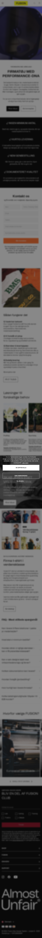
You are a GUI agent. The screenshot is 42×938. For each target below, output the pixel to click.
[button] (21, 481)
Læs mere (25, 463)
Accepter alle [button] (21, 468)
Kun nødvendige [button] (21, 476)
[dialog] (21, 469)
